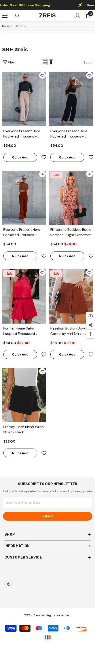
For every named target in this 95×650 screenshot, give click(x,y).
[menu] (5, 15)
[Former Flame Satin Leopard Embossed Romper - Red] (24, 296)
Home (6, 26)
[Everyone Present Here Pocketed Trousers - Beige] (24, 99)
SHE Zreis (20, 26)
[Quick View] (42, 75)
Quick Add (20, 157)
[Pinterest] (8, 584)
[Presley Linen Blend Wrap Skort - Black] (24, 395)
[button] (45, 62)
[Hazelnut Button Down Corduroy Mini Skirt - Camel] (71, 296)
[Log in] (77, 15)
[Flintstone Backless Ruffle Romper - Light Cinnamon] (71, 198)
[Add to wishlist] (42, 157)
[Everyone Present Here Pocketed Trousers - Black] (71, 99)
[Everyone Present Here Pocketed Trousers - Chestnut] (24, 198)
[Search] (17, 16)
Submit (48, 516)
